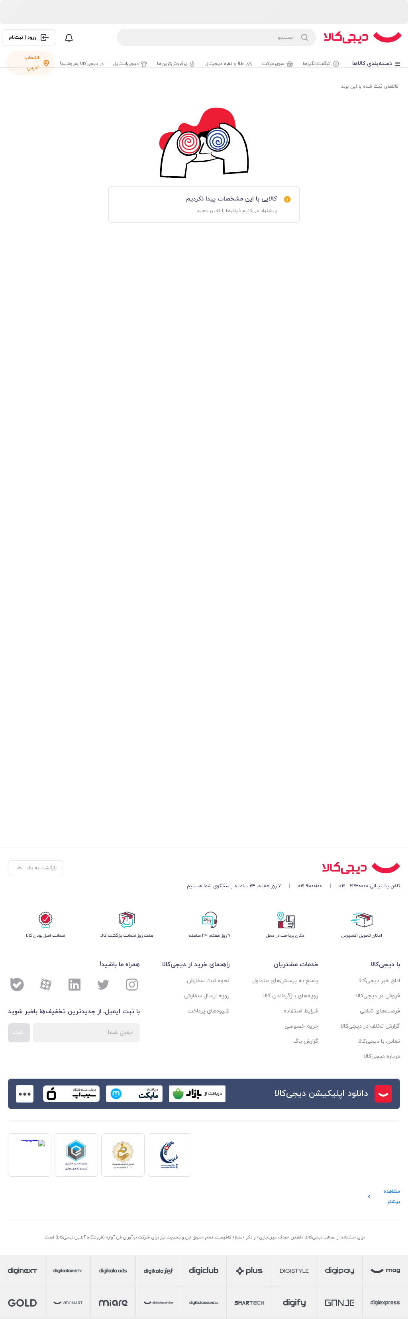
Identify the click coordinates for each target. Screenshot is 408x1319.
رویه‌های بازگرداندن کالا (290, 996)
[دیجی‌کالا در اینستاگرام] (132, 985)
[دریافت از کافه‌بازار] (197, 1094)
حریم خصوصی (301, 1026)
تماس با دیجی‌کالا (379, 1041)
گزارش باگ (305, 1041)
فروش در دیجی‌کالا (378, 996)
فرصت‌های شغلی (380, 1011)
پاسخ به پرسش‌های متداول (285, 981)
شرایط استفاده (301, 1011)
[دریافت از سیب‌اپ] (71, 1094)
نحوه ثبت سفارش (208, 981)
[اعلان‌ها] (69, 37)
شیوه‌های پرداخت (209, 1011)
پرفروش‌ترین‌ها (172, 64)
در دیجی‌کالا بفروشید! (82, 64)
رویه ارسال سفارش (207, 996)
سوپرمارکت (273, 64)
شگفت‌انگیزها (317, 64)
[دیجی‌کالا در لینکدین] (74, 985)
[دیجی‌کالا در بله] (17, 985)
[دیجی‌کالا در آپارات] (46, 985)
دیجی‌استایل (126, 64)
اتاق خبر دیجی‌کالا (379, 981)
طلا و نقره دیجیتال (224, 64)
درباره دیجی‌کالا (382, 1056)
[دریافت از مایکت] (134, 1094)
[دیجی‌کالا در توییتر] (103, 985)
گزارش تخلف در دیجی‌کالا (370, 1026)
